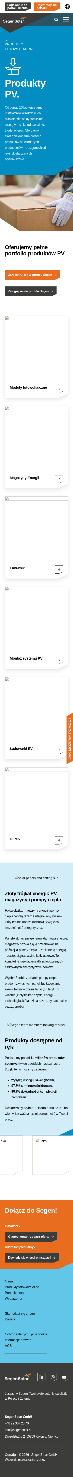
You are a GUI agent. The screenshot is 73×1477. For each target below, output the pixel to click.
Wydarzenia (13, 1298)
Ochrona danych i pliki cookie (26, 1334)
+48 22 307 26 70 (17, 1423)
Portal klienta (14, 1293)
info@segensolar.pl (18, 1430)
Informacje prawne (18, 1340)
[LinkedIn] (41, 1377)
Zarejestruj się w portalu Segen (30, 274)
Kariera (10, 1319)
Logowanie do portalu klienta (17, 6)
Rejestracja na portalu (46, 6)
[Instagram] (53, 1377)
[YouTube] (64, 1377)
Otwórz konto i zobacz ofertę (28, 1236)
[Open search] (56, 19)
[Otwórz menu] (66, 19)
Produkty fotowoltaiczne (20, 46)
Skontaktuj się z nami (20, 1313)
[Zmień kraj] (67, 6)
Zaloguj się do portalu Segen (28, 291)
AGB (8, 1346)
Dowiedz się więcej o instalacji (29, 1257)
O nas (9, 1281)
